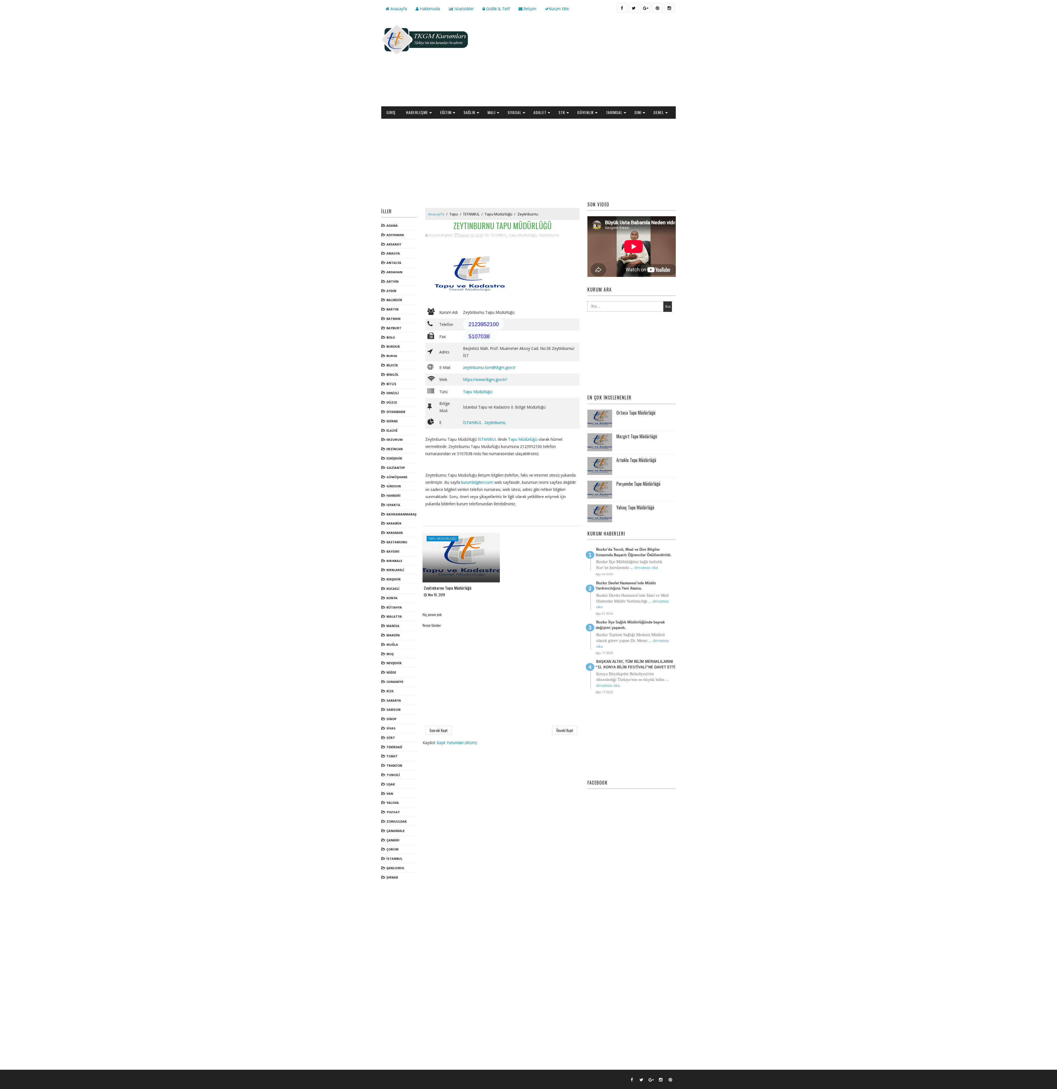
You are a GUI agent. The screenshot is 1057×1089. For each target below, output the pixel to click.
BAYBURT (393, 328)
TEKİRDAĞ (394, 747)
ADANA (392, 225)
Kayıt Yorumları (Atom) (457, 742)
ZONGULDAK (396, 821)
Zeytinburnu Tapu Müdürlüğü (448, 588)
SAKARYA (393, 700)
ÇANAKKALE (395, 831)
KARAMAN (394, 533)
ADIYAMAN (395, 235)
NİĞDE (391, 672)
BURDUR (393, 346)
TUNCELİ (393, 775)
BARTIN (392, 309)
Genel (658, 112)
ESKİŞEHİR (394, 458)
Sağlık (469, 112)
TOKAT (391, 756)
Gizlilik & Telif (497, 8)
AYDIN (391, 291)
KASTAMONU (396, 542)
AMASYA (393, 253)
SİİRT (390, 738)
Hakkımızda (429, 8)
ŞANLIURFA (395, 868)
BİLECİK (392, 365)
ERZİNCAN (394, 449)
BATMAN (393, 319)
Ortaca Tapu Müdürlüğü (635, 412)
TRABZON (394, 765)
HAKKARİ (393, 495)
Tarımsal (614, 112)
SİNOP (391, 719)
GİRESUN (393, 486)
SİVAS (391, 728)
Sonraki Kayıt (438, 730)
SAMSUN (393, 709)
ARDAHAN (394, 272)
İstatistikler (463, 8)
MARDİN (393, 635)
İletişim (529, 8)
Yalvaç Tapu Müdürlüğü (635, 507)
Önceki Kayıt (564, 730)
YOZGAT (393, 812)
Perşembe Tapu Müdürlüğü (638, 483)
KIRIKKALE (394, 561)
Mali (491, 112)
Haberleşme (417, 112)
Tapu (454, 214)
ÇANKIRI (392, 840)
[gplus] (645, 8)
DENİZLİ (392, 393)
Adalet (539, 112)
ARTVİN (392, 281)
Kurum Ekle (559, 8)
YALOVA (392, 803)
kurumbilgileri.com (477, 482)
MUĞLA (392, 644)
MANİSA (392, 626)
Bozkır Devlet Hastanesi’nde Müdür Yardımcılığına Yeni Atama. (626, 586)
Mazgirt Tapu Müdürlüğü (636, 436)
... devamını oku (644, 567)
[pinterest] (657, 8)
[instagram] (669, 8)
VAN (389, 793)
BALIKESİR (394, 300)
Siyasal (514, 112)
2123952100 (483, 324)
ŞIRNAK (392, 877)
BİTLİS (391, 384)
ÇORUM (392, 849)
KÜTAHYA (394, 607)
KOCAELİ (392, 589)
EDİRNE (392, 421)
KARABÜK (393, 523)
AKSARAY (393, 244)
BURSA (391, 356)
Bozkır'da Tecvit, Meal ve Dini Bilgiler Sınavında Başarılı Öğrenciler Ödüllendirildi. (634, 552)
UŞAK (390, 784)
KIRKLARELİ (395, 570)
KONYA (391, 598)
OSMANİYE (394, 682)
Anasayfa (398, 8)
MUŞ (390, 654)
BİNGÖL (392, 374)
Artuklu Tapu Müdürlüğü (636, 460)
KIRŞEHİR (393, 579)
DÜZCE (391, 402)
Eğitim (445, 112)
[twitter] (633, 8)
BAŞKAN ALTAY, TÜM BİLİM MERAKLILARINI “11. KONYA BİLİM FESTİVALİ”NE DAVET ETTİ (635, 664)
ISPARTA (393, 505)
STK (562, 112)
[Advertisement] (575, 62)
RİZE (390, 691)
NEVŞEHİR (394, 663)
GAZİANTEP (395, 468)
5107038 (479, 336)
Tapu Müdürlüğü (498, 214)
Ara (668, 306)
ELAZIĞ (391, 430)
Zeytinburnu (527, 214)
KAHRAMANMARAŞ (401, 514)
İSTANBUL (394, 858)
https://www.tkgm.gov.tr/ (485, 379)
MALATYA (394, 616)
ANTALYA (393, 263)
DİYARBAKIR (395, 412)
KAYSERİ (392, 551)
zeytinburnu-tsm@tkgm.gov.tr (489, 367)
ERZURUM (394, 439)
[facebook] (622, 8)
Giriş (391, 112)
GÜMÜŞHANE (396, 477)
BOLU (390, 337)
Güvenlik (585, 112)
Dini (637, 112)
